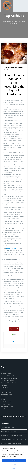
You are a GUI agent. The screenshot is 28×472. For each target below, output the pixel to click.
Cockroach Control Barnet (8, 380)
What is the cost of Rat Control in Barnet (12, 443)
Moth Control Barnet (6, 394)
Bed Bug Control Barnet (7, 375)
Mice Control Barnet (6, 392)
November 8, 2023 (8, 348)
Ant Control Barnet (6, 373)
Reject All (14, 468)
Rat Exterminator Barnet (7, 427)
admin (17, 348)
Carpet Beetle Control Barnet (9, 378)
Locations (3, 390)
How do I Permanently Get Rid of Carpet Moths (13, 439)
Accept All (14, 460)
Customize (14, 464)
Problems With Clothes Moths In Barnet (11, 435)
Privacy (3, 399)
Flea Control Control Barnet (8, 383)
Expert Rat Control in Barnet (8, 431)
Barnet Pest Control (11, 248)
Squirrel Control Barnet (7, 406)
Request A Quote (5, 404)
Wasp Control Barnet (6, 409)
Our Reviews (4, 397)
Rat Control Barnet (6, 401)
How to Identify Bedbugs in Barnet (13, 68)
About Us (3, 371)
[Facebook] (14, 346)
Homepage (4, 385)
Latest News (4, 387)
